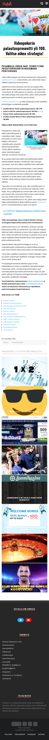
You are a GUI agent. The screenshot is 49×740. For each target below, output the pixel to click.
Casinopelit (6, 662)
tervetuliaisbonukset (34, 284)
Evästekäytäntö (32, 734)
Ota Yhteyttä (41, 734)
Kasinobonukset (8, 645)
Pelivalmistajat (7, 655)
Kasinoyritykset (7, 648)
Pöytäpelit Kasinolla (11, 665)
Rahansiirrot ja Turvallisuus (12, 675)
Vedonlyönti (6, 678)
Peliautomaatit (8, 668)
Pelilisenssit (6, 652)
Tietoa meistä (8, 734)
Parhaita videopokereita (10, 102)
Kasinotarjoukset (8, 658)
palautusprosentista (9, 80)
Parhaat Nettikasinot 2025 (12, 642)
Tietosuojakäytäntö (20, 734)
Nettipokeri (42, 202)
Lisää (40, 111)
